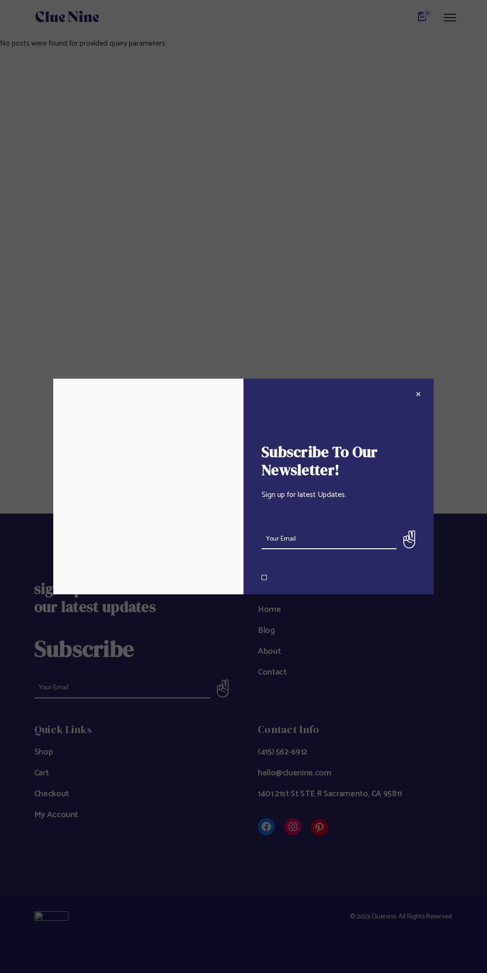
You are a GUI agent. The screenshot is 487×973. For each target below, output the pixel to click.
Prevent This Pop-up (299, 577)
